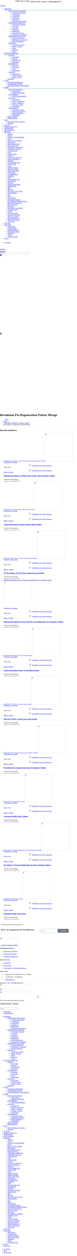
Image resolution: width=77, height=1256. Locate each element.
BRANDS (7, 132)
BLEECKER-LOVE (14, 144)
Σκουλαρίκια (16, 70)
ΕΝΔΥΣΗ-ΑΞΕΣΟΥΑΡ (11, 53)
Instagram (10, 945)
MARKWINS (12, 186)
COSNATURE (12, 154)
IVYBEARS (11, 173)
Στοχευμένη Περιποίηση (19, 21)
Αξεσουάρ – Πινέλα (18, 45)
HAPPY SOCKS (13, 168)
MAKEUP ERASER (14, 184)
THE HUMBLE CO (14, 218)
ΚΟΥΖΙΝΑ (11, 98)
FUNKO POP (12, 164)
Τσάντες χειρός (16, 77)
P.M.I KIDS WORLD (14, 200)
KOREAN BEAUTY (10, 1133)
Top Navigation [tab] (8, 1013)
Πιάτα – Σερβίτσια (17, 103)
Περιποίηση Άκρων (18, 33)
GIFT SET (7, 1229)
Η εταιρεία (7, 1249)
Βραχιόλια (15, 65)
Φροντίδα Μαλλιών (18, 41)
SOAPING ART (12, 210)
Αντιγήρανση (16, 14)
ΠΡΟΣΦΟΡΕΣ (8, 1134)
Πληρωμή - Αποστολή (10, 951)
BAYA (10, 139)
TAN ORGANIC (13, 213)
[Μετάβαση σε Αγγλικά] (40, 242)
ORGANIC (7, 225)
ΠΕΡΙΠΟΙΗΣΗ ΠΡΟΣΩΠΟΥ (17, 11)
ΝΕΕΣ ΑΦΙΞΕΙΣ (9, 1136)
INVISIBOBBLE (13, 174)
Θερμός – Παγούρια (18, 101)
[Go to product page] (40, 447)
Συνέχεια (15, 1004)
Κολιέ (14, 69)
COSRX (10, 156)
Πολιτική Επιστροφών (10, 954)
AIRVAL (10, 134)
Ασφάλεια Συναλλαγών (11, 956)
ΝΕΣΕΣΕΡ (11, 79)
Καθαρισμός (16, 19)
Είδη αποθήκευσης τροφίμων (16, 121)
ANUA (10, 135)
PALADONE (12, 198)
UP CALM (11, 1227)
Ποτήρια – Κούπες (17, 105)
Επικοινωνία (7, 965)
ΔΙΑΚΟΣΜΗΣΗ (13, 108)
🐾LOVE (7, 1131)
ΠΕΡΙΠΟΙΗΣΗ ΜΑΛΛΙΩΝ (16, 36)
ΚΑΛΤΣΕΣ (15, 57)
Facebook (4, 945)
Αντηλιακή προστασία (18, 13)
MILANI (10, 189)
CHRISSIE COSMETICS (15, 147)
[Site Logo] (2, 6)
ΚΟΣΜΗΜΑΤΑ (13, 64)
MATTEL (11, 183)
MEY (9, 188)
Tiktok (16, 945)
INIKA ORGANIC (13, 171)
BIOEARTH (11, 142)
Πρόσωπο (15, 50)
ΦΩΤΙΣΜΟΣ (16, 115)
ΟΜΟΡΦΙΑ (7, 9)
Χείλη (13, 1058)
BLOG (6, 238)
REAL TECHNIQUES (15, 203)
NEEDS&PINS (12, 193)
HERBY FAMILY (13, 169)
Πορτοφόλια (16, 74)
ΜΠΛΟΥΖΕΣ (16, 60)
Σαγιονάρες (15, 62)
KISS (9, 178)
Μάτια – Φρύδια (17, 46)
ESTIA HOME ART (14, 162)
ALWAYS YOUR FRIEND (16, 137)
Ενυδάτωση (15, 18)
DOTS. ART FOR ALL (15, 157)
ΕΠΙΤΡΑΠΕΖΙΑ (12, 118)
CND (9, 152)
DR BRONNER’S (13, 230)
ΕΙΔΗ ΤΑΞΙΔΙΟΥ (13, 116)
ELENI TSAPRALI (14, 159)
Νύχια (14, 48)
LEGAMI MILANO (14, 179)
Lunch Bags (15, 106)
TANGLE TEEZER (14, 215)
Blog (5, 1251)
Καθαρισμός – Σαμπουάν (19, 40)
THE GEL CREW (13, 216)
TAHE (10, 211)
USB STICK (16, 91)
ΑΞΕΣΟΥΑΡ (16, 16)
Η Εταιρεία (7, 963)
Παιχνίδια (10, 1129)
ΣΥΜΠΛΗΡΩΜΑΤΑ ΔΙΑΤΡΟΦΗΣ (18, 86)
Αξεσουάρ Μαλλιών (18, 38)
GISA (9, 166)
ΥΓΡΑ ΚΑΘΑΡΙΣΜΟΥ (19, 96)
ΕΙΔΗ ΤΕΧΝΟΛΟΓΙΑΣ (15, 89)
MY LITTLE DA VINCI (15, 191)
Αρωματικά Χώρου (18, 110)
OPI (9, 194)
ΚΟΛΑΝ (15, 59)
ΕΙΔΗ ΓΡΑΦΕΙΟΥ (17, 113)
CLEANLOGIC (12, 151)
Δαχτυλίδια (15, 67)
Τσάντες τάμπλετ (17, 75)
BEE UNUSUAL (13, 146)
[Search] (28, 253)
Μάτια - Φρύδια (8, 472)
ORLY (10, 196)
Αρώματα (15, 28)
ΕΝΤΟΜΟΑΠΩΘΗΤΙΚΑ (15, 82)
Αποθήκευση (16, 100)
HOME (6, 87)
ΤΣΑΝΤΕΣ (11, 72)
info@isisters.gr (10, 979)
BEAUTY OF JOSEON (15, 141)
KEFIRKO (11, 176)
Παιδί (6, 120)
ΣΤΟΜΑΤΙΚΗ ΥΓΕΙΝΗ (15, 84)
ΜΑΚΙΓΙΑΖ (12, 43)
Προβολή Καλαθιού (6, 1004)
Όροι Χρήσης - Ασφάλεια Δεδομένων (15, 968)
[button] (0, 4)
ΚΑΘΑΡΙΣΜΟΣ (13, 94)
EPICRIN (10, 161)
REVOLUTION (12, 205)
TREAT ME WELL (14, 220)
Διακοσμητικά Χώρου (18, 111)
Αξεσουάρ (15, 26)
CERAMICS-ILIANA (14, 149)
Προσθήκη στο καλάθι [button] (10, 462)
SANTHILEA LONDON (15, 208)
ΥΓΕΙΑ (6, 80)
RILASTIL (11, 206)
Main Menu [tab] (7, 1011)
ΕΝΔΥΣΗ (11, 55)
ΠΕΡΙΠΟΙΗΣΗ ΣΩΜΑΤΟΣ (16, 23)
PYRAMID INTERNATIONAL (17, 201)
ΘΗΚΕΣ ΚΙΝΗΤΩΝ (18, 93)
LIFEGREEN (12, 181)
